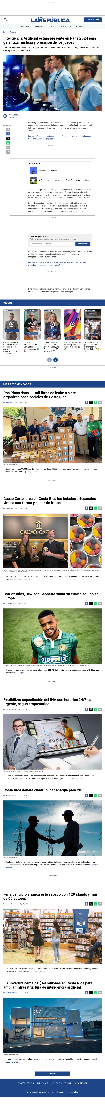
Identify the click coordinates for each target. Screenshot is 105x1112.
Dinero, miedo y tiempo (47, 171)
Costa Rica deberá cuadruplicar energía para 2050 (44, 790)
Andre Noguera (11, 603)
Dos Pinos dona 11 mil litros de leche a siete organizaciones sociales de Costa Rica (39, 395)
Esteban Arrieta (11, 709)
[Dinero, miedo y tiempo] (33, 170)
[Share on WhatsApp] (8, 143)
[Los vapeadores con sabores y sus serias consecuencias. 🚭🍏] (72, 324)
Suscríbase (80, 1083)
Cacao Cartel (48, 576)
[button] (93, 19)
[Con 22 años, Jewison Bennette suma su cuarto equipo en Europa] (52, 636)
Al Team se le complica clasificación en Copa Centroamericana (64, 180)
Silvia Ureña (15, 115)
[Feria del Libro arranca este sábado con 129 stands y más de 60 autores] (52, 936)
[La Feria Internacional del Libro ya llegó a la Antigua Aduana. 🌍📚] (32, 324)
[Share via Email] (8, 147)
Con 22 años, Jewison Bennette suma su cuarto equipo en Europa (51, 596)
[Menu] (6, 20)
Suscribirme (83, 243)
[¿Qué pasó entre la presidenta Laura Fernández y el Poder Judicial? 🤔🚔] (92, 324)
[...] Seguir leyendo (32, 472)
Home (5, 32)
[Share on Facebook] (8, 133)
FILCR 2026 (12, 969)
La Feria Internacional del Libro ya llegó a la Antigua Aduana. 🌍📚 (31, 346)
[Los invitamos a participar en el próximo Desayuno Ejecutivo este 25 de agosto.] (52, 324)
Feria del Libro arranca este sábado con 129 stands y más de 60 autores (50, 896)
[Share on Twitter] (8, 138)
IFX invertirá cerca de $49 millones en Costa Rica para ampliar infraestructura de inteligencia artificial (47, 985)
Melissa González (11, 402)
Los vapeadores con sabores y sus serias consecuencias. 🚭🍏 (72, 345)
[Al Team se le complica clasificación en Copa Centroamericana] (33, 180)
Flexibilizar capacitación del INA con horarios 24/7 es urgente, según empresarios (47, 702)
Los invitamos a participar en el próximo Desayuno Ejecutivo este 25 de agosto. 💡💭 (52, 346)
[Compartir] (8, 152)
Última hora (13, 32)
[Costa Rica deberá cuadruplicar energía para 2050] (52, 828)
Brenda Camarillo (11, 992)
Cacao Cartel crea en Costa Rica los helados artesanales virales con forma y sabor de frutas (49, 501)
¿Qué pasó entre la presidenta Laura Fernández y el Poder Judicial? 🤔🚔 (91, 346)
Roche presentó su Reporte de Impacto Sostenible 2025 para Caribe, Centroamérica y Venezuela (11, 348)
